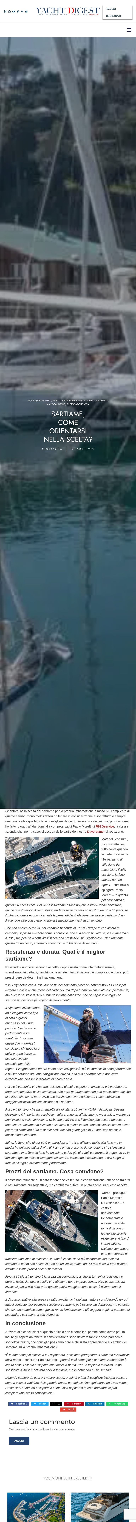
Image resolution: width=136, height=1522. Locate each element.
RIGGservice (105, 826)
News (61, 404)
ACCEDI (111, 8)
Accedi (19, 1440)
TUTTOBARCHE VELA (78, 404)
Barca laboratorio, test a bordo (73, 400)
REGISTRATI (113, 15)
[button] (129, 29)
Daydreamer (96, 831)
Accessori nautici (39, 400)
